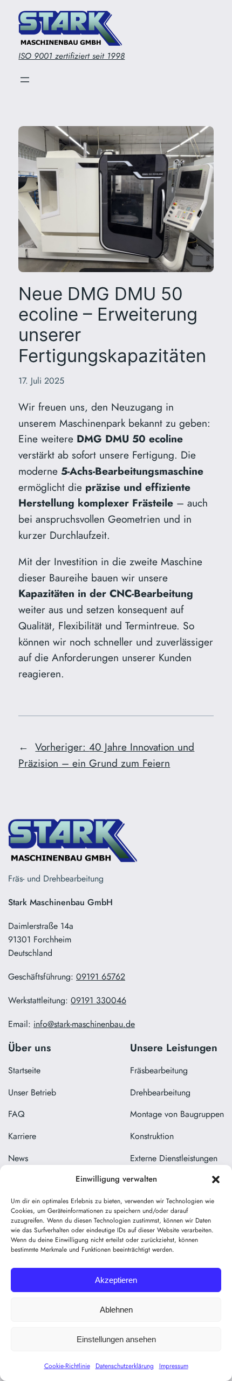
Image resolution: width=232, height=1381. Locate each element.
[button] (215, 1179)
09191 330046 (98, 1000)
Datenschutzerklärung (124, 1366)
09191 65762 (100, 976)
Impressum (173, 1366)
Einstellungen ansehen (116, 1339)
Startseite (24, 1070)
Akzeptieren (116, 1280)
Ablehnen (116, 1309)
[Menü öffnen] (24, 79)
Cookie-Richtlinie (67, 1366)
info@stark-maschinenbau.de (84, 1024)
